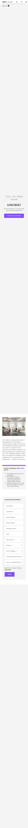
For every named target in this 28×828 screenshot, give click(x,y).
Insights (13, 196)
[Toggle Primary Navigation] (26, 2)
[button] (5, 6)
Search (16, 2)
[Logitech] (8, 2)
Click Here (8, 569)
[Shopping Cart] (21, 2)
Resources (8, 196)
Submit (10, 574)
